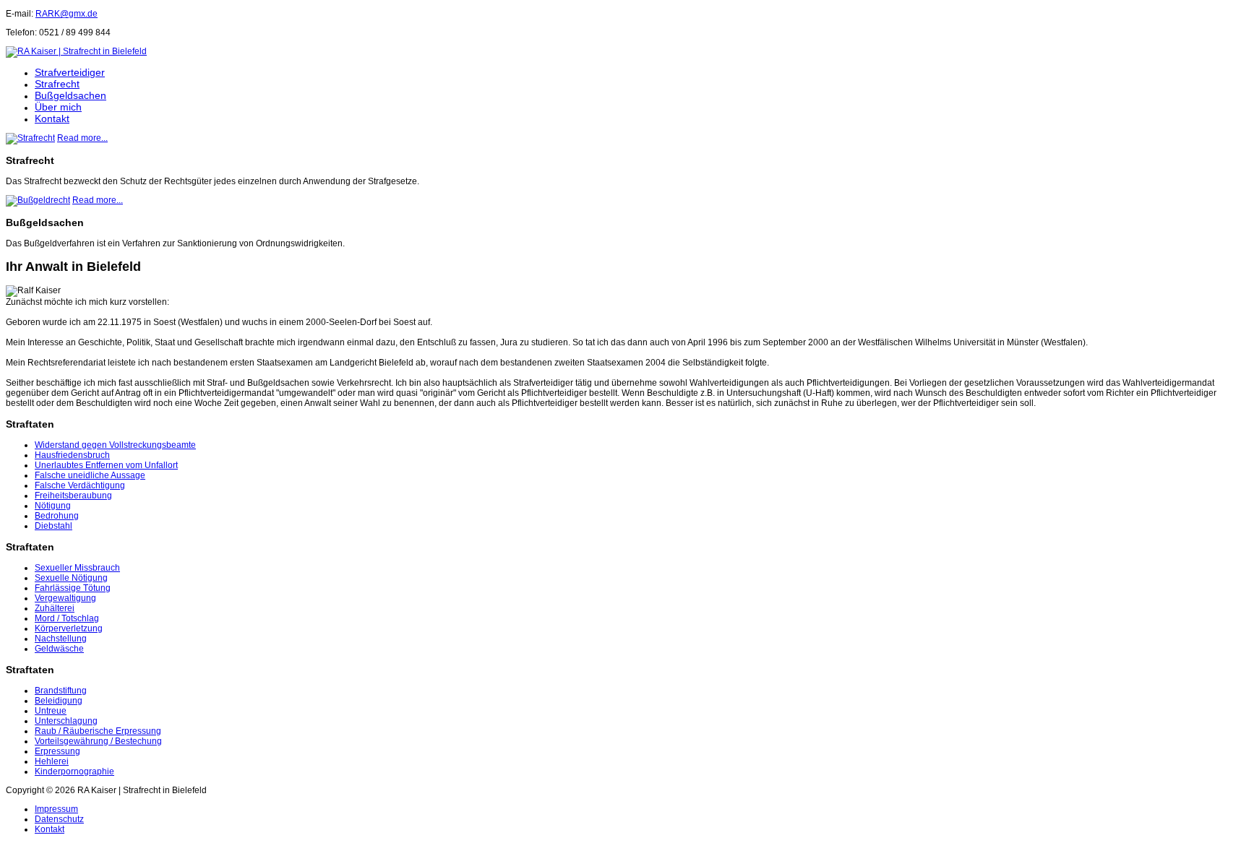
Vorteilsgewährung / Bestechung (98, 741)
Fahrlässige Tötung (73, 588)
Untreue (50, 711)
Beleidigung (58, 701)
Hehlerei (52, 761)
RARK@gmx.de (66, 14)
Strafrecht (57, 84)
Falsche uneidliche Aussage (90, 475)
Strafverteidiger (70, 72)
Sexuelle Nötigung (71, 578)
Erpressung (57, 751)
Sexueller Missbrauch (77, 568)
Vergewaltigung (65, 598)
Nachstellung (61, 639)
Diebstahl (53, 526)
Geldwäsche (59, 649)
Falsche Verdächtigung (80, 485)
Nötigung (53, 506)
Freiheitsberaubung (73, 495)
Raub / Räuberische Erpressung (98, 731)
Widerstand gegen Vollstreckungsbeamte (115, 445)
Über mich (58, 107)
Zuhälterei (54, 608)
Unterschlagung (66, 721)
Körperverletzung (69, 628)
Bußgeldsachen (70, 95)
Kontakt (52, 118)
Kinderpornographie (74, 771)
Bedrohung (57, 516)
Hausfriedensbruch (72, 455)
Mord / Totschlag (67, 618)
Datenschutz (59, 819)
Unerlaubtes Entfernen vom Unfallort (106, 465)
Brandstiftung (61, 691)
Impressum (56, 809)
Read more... (82, 138)
